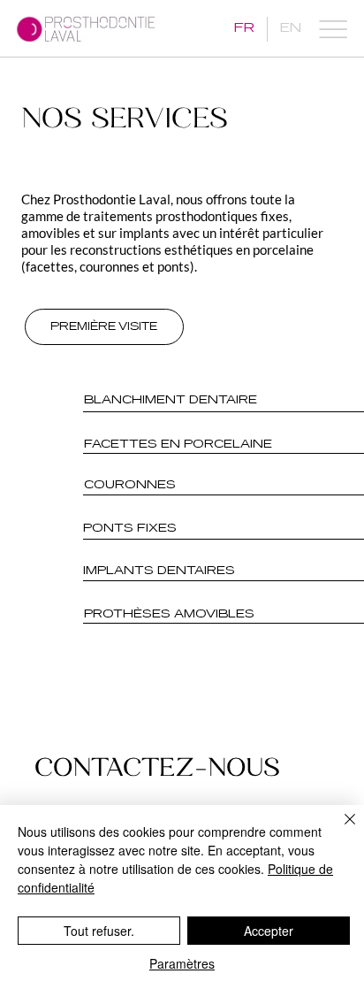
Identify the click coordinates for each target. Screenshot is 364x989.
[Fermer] (339, 830)
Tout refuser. (99, 930)
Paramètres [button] (182, 963)
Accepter (268, 930)
